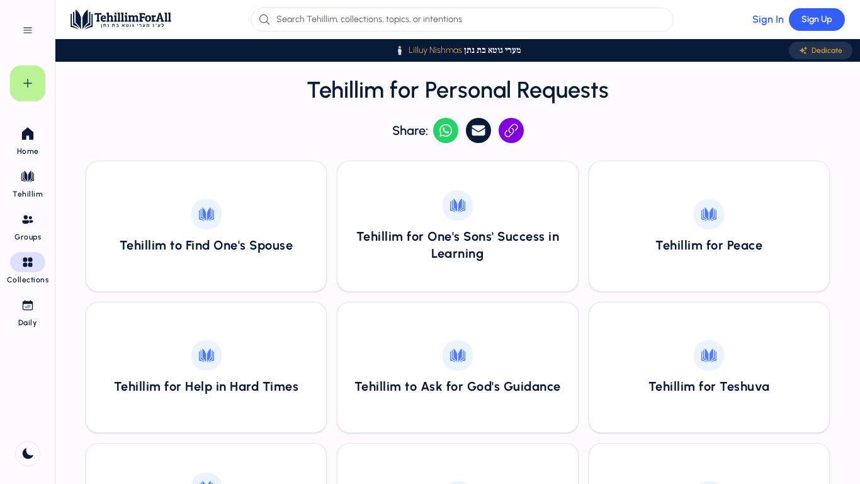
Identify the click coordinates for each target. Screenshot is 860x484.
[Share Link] (511, 130)
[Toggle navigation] (27, 30)
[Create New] (27, 83)
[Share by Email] (478, 130)
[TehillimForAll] (121, 19)
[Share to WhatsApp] (445, 130)
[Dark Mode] (27, 453)
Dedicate (827, 50)
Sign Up (816, 19)
